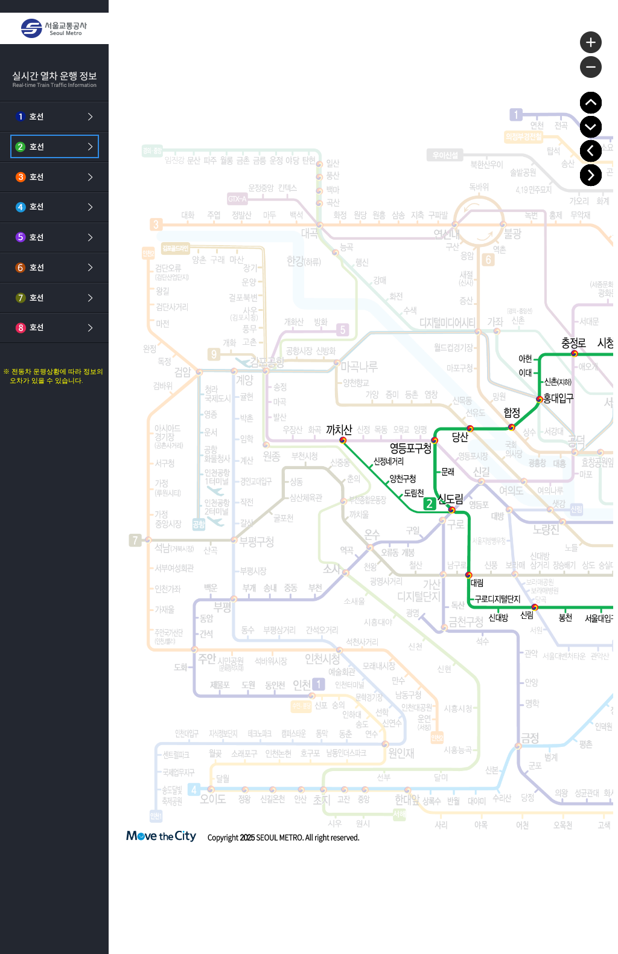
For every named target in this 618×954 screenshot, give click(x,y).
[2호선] (54, 147)
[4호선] (54, 207)
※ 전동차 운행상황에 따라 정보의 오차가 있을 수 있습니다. (53, 376)
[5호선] (54, 237)
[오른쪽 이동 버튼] (591, 175)
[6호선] (54, 267)
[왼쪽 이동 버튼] (591, 151)
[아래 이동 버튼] (591, 127)
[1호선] (54, 116)
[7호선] (54, 298)
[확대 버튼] (591, 42)
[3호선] (54, 177)
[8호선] (54, 328)
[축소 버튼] (591, 66)
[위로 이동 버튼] (591, 103)
